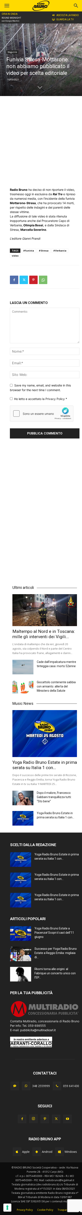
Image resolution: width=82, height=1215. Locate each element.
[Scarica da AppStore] (17, 1152)
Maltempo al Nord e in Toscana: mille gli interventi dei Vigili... (43, 634)
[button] (76, 5)
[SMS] (15, 1086)
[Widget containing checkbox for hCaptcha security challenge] (41, 413)
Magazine (12, 52)
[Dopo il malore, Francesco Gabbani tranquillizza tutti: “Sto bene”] (22, 798)
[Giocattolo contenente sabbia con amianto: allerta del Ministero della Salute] (22, 687)
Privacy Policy (55, 399)
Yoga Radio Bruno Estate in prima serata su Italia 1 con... (44, 765)
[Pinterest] (33, 280)
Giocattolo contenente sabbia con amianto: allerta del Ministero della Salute (56, 686)
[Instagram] (33, 1119)
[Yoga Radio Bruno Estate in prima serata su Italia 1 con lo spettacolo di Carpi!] (44, 733)
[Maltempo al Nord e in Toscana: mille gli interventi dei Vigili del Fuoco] (44, 610)
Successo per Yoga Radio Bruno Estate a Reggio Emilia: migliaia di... (55, 953)
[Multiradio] (44, 1016)
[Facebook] (14, 280)
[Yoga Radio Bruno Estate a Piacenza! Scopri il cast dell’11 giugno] (20, 933)
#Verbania (59, 250)
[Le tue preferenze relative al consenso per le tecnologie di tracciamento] (7, 1208)
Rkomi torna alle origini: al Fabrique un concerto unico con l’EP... (55, 973)
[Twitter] (24, 280)
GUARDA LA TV (65, 19)
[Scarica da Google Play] (37, 1152)
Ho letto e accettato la (40, 399)
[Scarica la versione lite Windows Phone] (59, 1152)
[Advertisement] (41, 141)
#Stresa (44, 250)
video (15, 255)
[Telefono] (57, 1086)
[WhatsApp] (43, 280)
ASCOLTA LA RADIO (67, 15)
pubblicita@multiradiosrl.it (38, 1030)
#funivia (28, 250)
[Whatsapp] (26, 1086)
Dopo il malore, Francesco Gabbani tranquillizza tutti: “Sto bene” (54, 797)
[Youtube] (67, 1119)
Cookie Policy (45, 1210)
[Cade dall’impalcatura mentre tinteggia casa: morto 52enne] (22, 667)
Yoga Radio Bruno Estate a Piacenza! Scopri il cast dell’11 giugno (54, 933)
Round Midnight (11, 17)
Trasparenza (65, 1210)
